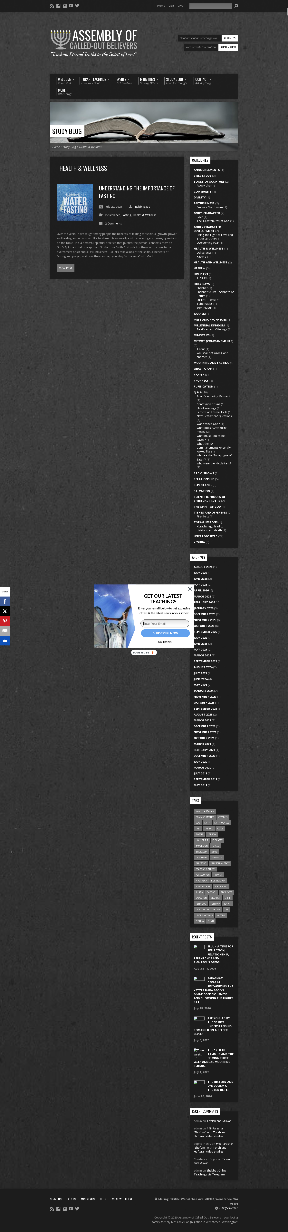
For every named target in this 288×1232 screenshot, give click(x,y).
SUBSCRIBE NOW (165, 633)
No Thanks (165, 642)
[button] (163, 598)
